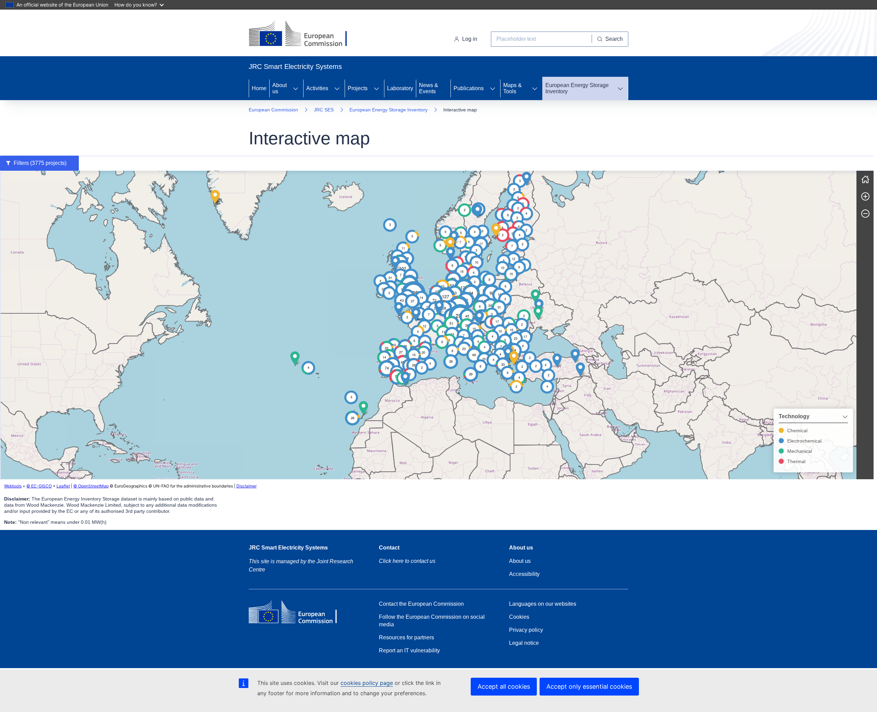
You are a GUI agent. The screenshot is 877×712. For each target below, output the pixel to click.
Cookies (519, 617)
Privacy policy (526, 630)
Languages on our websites (542, 604)
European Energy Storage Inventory (577, 88)
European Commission (273, 109)
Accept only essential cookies (589, 686)
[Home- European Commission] (304, 34)
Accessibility (524, 574)
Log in (469, 39)
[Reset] (865, 179)
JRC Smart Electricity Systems (288, 548)
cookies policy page (367, 682)
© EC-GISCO (39, 485)
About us (279, 88)
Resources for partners (406, 637)
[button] (490, 305)
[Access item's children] (295, 88)
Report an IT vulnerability (409, 650)
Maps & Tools (512, 88)
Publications (469, 88)
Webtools (13, 485)
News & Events (428, 88)
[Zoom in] (865, 196)
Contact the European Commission (421, 604)
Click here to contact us (407, 561)
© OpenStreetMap (91, 485)
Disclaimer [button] (246, 485)
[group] (428, 325)
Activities (317, 88)
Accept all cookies (504, 686)
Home (259, 88)
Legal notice (524, 643)
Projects (358, 88)
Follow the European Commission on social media (432, 620)
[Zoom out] (865, 213)
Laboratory (400, 88)
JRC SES (324, 109)
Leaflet (63, 485)
